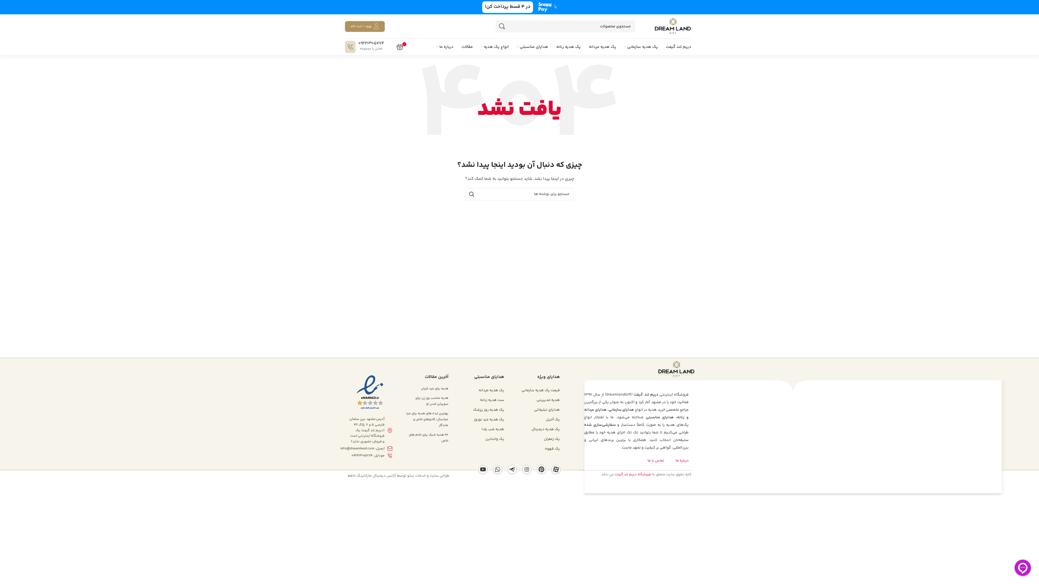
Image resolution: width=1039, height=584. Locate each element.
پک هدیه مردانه (491, 390)
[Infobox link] (364, 47)
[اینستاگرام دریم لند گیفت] (526, 469)
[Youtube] (483, 469)
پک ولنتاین (494, 439)
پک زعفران (552, 439)
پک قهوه (552, 449)
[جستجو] (502, 26)
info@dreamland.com (357, 448)
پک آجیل (553, 420)
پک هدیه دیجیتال (545, 429)
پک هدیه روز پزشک (488, 410)
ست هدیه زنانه (492, 400)
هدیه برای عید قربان (434, 388)
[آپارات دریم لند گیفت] (556, 469)
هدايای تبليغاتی (547, 410)
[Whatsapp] (497, 469)
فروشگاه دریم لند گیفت (633, 474)
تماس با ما (655, 461)
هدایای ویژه (548, 377)
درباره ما (682, 461)
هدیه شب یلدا (493, 429)
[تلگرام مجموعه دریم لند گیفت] (512, 469)
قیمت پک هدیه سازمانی (540, 390)
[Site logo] (672, 26)
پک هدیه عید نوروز (489, 420)
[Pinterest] (541, 469)
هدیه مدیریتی (548, 400)
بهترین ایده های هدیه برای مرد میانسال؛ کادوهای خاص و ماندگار (427, 419)
